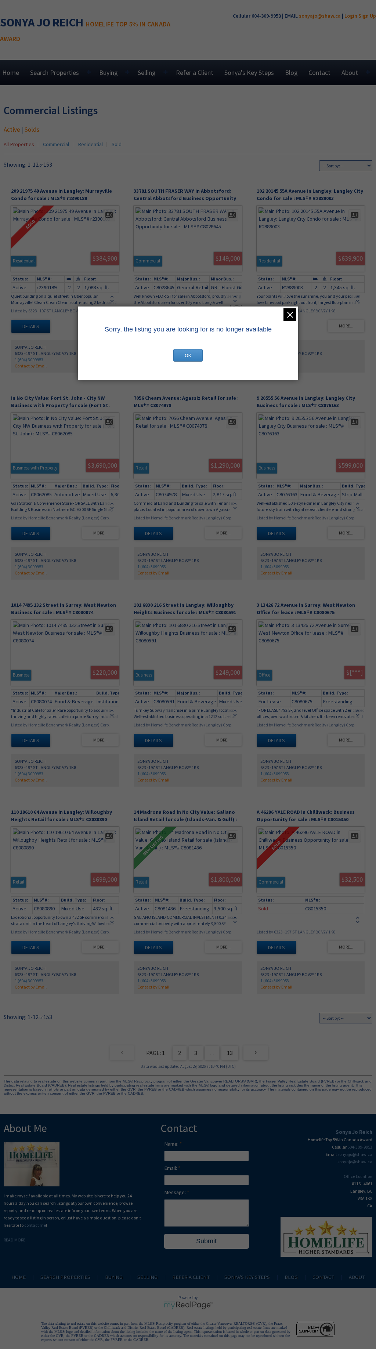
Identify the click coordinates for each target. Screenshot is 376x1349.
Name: (172, 1144)
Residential (90, 144)
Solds (31, 130)
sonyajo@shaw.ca (320, 15)
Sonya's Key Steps (249, 72)
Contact (319, 72)
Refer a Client (194, 72)
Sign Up (367, 15)
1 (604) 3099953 (29, 359)
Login (350, 15)
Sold (117, 144)
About (349, 72)
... (212, 1052)
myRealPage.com (188, 1305)
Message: (175, 1192)
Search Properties (54, 72)
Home (10, 72)
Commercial (56, 144)
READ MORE (14, 1240)
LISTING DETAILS (30, 326)
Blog (291, 72)
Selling (147, 72)
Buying (108, 72)
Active (12, 130)
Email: (171, 1168)
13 (230, 1052)
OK (188, 355)
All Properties (19, 144)
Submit (206, 1241)
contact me (35, 1225)
